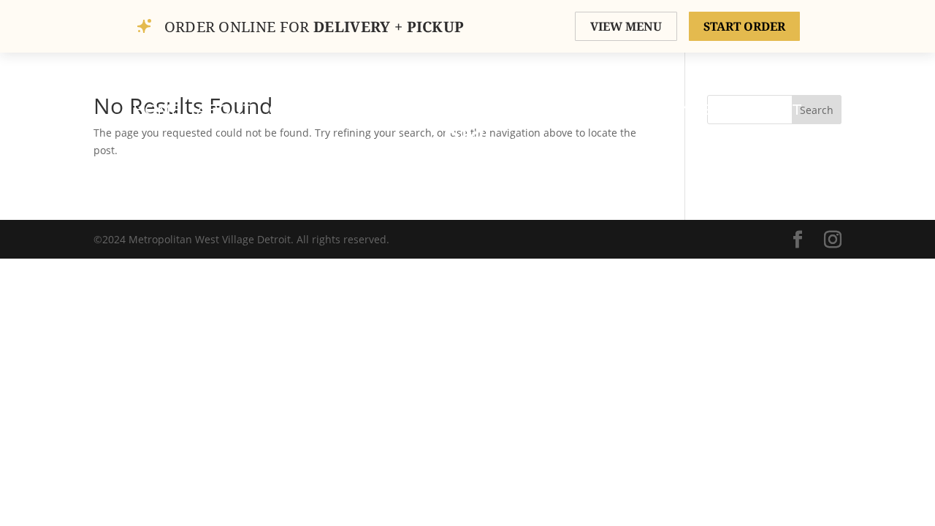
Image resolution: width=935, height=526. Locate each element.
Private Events (647, 109)
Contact (765, 109)
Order (381, 109)
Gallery (303, 109)
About (224, 109)
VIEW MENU (626, 26)
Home (156, 109)
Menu (544, 109)
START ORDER (744, 26)
